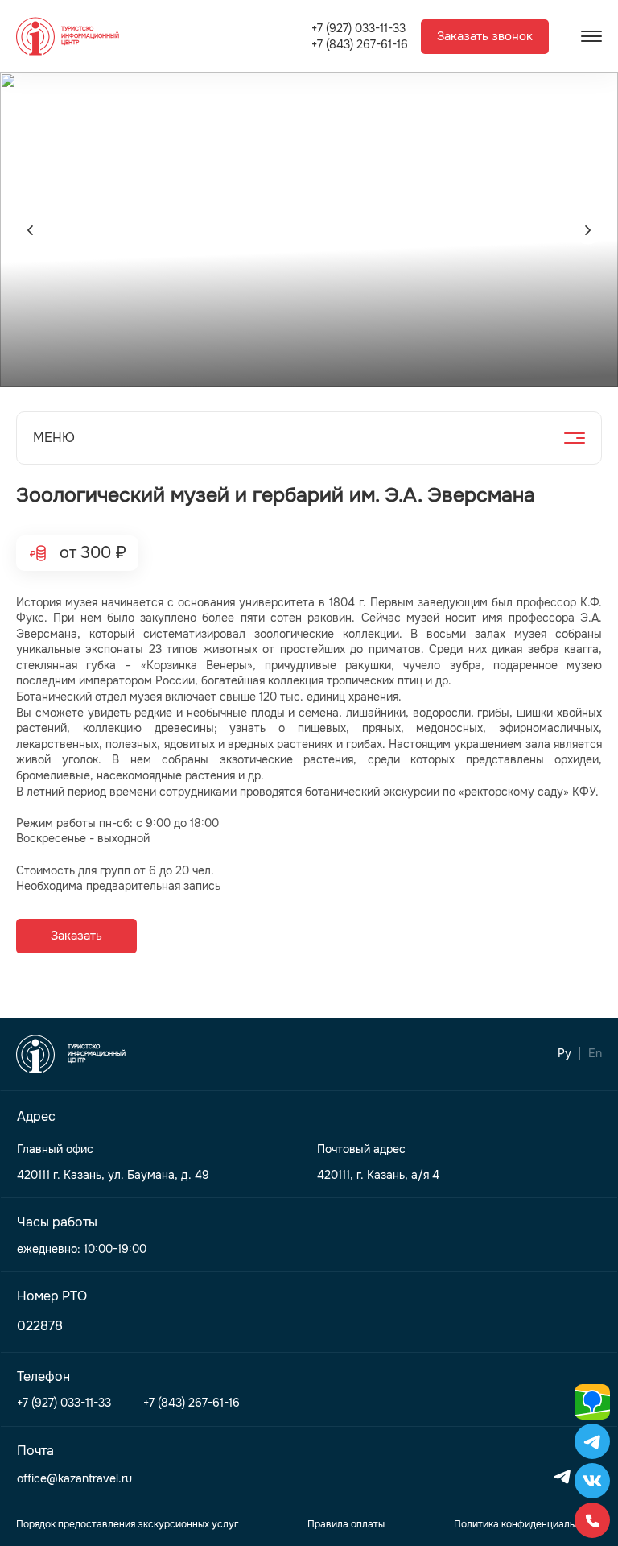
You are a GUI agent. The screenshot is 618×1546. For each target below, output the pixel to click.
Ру (564, 1053)
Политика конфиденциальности (528, 1524)
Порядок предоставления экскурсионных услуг (127, 1524)
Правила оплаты (346, 1524)
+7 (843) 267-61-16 (359, 45)
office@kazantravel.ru (74, 1479)
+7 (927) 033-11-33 (358, 28)
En (595, 1053)
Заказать (76, 936)
